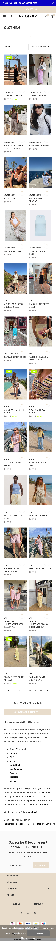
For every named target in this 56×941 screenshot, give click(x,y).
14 (41, 690)
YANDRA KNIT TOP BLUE (13, 517)
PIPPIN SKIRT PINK (38, 95)
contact (18, 804)
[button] (4, 16)
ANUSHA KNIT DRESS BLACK (39, 305)
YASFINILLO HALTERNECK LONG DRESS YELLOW (38, 624)
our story (31, 812)
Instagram (9, 824)
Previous (9, 691)
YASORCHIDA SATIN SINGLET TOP (38, 358)
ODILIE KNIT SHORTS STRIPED (14, 411)
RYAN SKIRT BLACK (13, 95)
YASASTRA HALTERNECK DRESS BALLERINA (13, 624)
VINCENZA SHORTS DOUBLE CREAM (13, 305)
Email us (38, 904)
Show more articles (26, 712)
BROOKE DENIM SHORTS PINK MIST (13, 570)
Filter (28, 36)
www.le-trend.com (41, 792)
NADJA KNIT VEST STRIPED (37, 411)
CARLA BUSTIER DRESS (15, 357)
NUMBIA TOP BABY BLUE (38, 252)
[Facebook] (21, 913)
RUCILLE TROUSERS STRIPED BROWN (13, 147)
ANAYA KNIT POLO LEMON (38, 464)
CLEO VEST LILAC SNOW (12, 464)
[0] (52, 16)
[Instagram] (28, 913)
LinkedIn (50, 824)
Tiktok (38, 824)
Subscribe (41, 865)
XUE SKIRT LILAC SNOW (40, 568)
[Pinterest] (35, 913)
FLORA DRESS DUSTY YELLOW (14, 678)
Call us (16, 904)
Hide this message (38, 933)
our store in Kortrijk (30, 796)
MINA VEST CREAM (38, 515)
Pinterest (30, 824)
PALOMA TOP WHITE (14, 251)
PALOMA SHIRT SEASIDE (36, 199)
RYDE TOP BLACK (12, 198)
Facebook (19, 824)
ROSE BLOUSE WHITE (39, 145)
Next (47, 691)
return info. (44, 804)
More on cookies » (28, 938)
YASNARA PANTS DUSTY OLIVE (37, 678)
